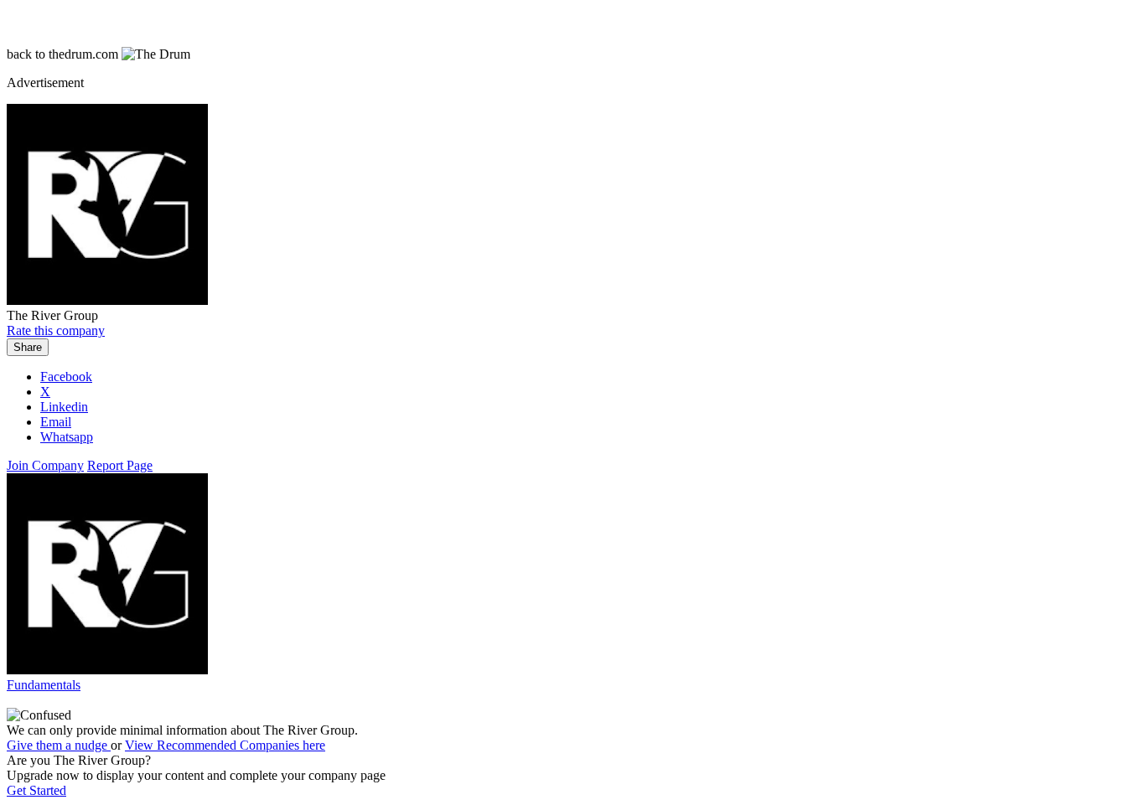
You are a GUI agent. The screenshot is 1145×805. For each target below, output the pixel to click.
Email (55, 422)
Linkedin (64, 407)
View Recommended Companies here (225, 745)
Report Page (120, 465)
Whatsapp (66, 437)
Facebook (66, 376)
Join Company (45, 465)
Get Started (36, 790)
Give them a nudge (59, 745)
